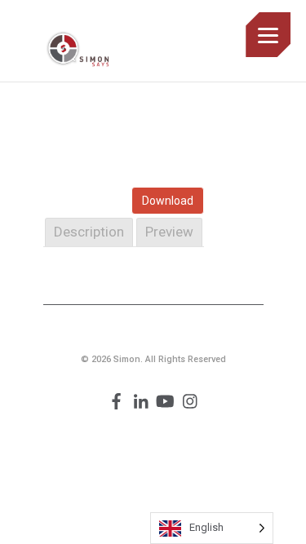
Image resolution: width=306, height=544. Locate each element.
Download (167, 200)
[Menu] (268, 34)
